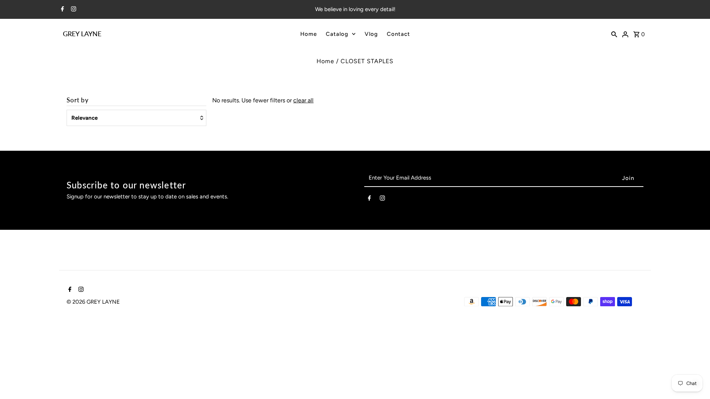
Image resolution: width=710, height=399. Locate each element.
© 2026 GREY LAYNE (93, 302)
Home (308, 34)
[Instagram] (72, 9)
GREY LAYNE (82, 34)
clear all (303, 100)
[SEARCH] (614, 34)
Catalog (337, 34)
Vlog (371, 34)
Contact (398, 34)
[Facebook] (61, 9)
